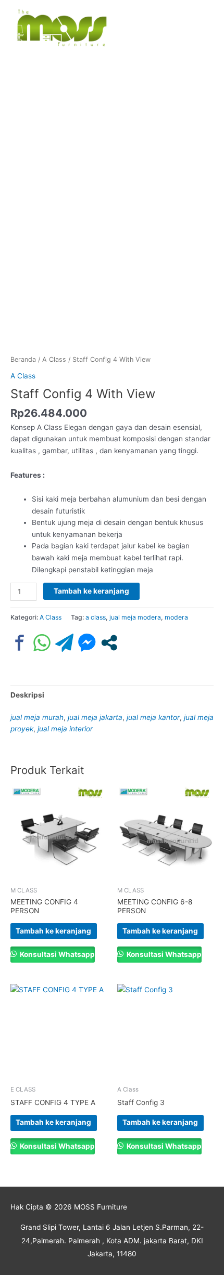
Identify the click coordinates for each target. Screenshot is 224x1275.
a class (95, 617)
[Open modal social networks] (109, 643)
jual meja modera (135, 617)
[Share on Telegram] (64, 643)
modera (176, 617)
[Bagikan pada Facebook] (19, 643)
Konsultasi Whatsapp (56, 954)
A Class (54, 359)
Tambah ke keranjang (91, 591)
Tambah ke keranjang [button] (53, 931)
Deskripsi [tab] (27, 695)
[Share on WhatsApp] (42, 643)
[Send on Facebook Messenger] (87, 643)
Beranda (23, 359)
